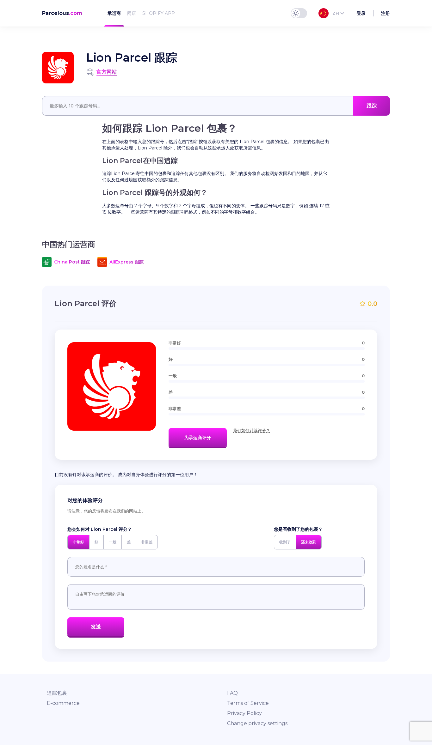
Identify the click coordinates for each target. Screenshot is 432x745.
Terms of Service (248, 703)
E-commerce (63, 703)
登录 (361, 13)
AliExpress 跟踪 (126, 262)
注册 (385, 13)
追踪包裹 (57, 693)
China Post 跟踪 (72, 262)
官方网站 (106, 72)
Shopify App (158, 13)
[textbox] (216, 106)
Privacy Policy (244, 713)
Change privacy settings (257, 723)
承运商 (114, 13)
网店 (131, 13)
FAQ (232, 693)
